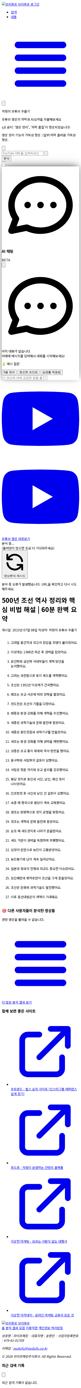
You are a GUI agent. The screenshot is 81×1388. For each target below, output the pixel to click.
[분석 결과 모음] (40, 98)
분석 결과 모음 (15, 1327)
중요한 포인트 (28, 372)
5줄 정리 (9, 372)
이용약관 (32, 1327)
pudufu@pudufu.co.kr (30, 1348)
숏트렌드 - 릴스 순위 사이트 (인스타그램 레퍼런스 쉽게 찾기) (44, 1091)
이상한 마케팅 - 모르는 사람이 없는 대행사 (39, 1241)
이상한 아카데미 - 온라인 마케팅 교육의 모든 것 (42, 1315)
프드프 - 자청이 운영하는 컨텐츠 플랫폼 (37, 1167)
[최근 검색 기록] (3, 103)
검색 (14, 12)
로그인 (35, 4)
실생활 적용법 (51, 372)
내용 (14, 16)
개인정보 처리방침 (50, 1327)
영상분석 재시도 (14, 575)
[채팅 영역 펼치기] (3, 265)
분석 (6, 158)
